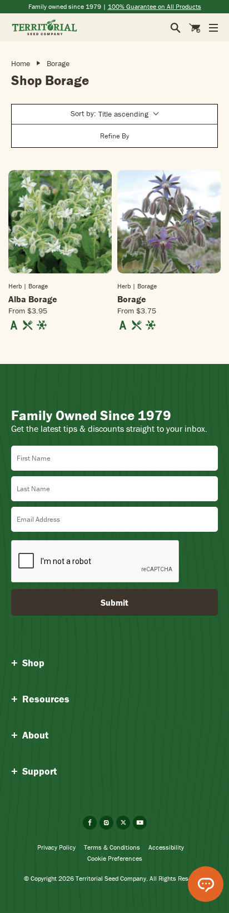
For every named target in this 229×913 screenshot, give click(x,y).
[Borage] (169, 221)
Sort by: (109, 113)
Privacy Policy (56, 847)
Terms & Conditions (112, 847)
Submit (114, 602)
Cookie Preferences (114, 858)
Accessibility (166, 847)
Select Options (60, 272)
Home (20, 63)
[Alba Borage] (60, 221)
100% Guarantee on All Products (154, 6)
